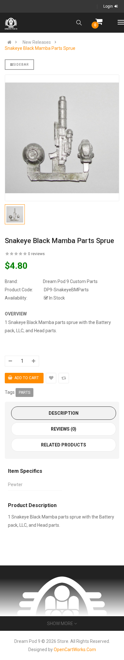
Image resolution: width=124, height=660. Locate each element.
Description (64, 413)
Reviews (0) (63, 429)
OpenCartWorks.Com (75, 649)
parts (24, 392)
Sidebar (21, 64)
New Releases (37, 42)
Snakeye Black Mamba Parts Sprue (40, 48)
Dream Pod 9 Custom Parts (70, 281)
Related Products (63, 444)
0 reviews (36, 254)
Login (108, 6)
